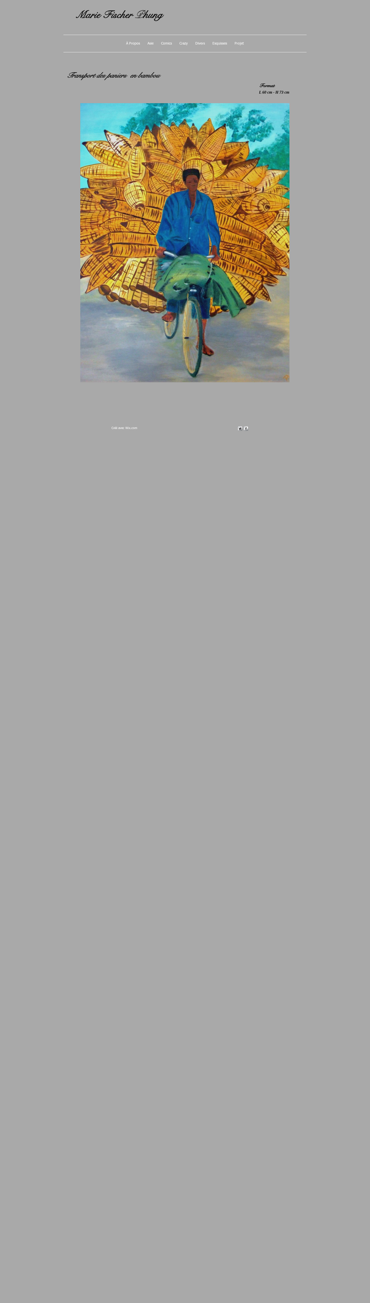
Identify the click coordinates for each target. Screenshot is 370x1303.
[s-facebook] (246, 428)
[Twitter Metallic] (240, 428)
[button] (150, 43)
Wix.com (131, 428)
